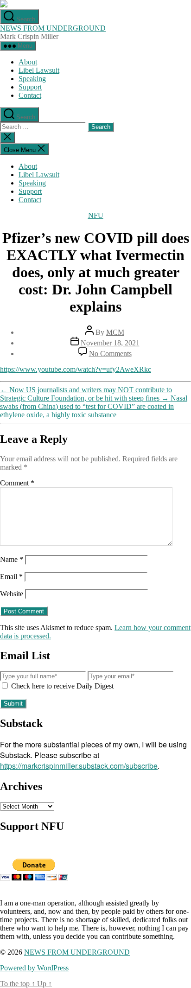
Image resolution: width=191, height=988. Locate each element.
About (28, 62)
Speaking (32, 79)
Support (30, 87)
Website (11, 594)
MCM (115, 332)
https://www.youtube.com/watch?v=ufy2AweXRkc (75, 369)
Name (11, 559)
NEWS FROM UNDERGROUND (53, 28)
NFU (95, 215)
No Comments (110, 353)
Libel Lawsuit (39, 70)
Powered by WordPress (34, 968)
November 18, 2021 (110, 343)
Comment (17, 483)
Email (11, 576)
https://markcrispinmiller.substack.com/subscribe (79, 765)
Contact (30, 95)
